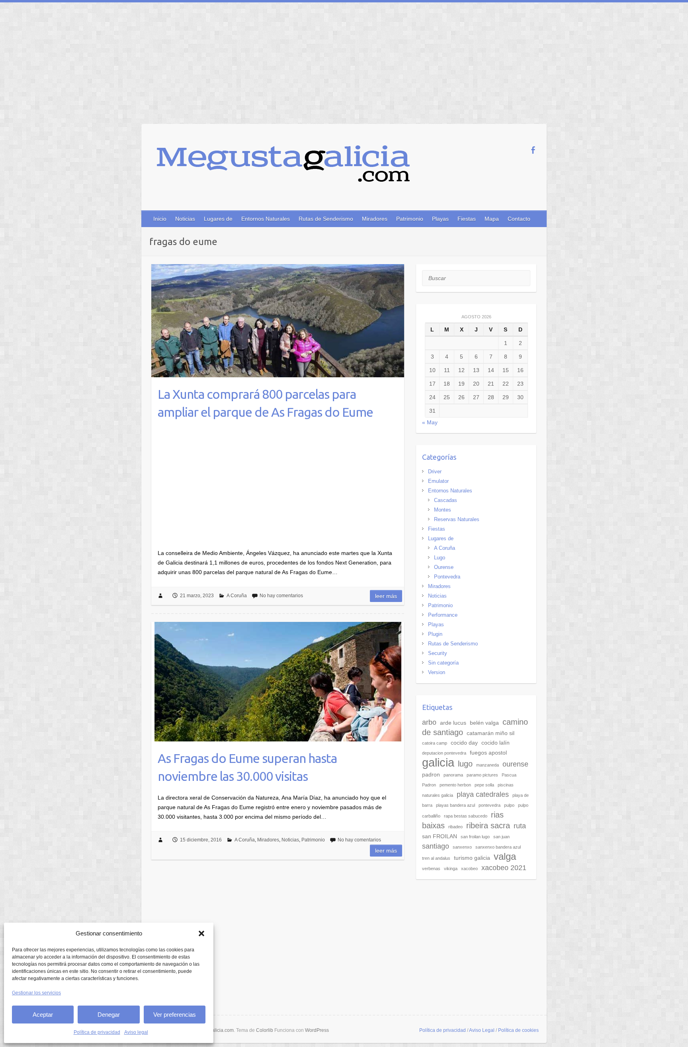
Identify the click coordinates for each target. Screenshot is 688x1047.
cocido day (464, 742)
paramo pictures (482, 775)
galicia (438, 762)
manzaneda (487, 765)
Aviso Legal (481, 1030)
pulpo (509, 805)
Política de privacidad (97, 1032)
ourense (515, 764)
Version (436, 672)
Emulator (438, 481)
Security (437, 653)
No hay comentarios (281, 595)
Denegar (109, 1014)
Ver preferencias (174, 1014)
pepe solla (484, 784)
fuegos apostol (488, 752)
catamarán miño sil (490, 733)
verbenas (431, 868)
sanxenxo (462, 847)
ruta (520, 826)
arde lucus (453, 723)
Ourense (443, 567)
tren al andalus (436, 858)
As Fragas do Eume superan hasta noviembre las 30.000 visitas (247, 767)
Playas (440, 219)
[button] (201, 933)
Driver (435, 471)
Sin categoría (443, 663)
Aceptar (43, 1014)
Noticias (185, 219)
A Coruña (237, 595)
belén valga (484, 723)
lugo (465, 763)
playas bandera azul (455, 805)
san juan (501, 836)
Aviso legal (136, 1032)
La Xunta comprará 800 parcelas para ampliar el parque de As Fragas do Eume (265, 403)
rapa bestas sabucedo (465, 816)
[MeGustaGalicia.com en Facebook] (533, 150)
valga (505, 856)
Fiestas (466, 219)
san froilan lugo (475, 836)
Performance (442, 615)
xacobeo (469, 868)
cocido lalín (495, 742)
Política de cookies (518, 1030)
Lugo (439, 558)
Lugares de (218, 219)
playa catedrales (483, 794)
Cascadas (445, 500)
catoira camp (434, 743)
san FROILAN (439, 836)
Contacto (519, 219)
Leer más (386, 596)
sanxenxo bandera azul (498, 847)
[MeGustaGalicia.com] (283, 169)
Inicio (159, 219)
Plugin (435, 634)
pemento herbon (455, 784)
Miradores (374, 219)
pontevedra (489, 805)
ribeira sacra (488, 825)
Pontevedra (447, 577)
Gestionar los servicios (36, 993)
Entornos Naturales (265, 219)
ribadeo (455, 826)
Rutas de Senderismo (326, 219)
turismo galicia (472, 858)
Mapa (492, 219)
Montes (442, 510)
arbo (429, 722)
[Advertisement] (344, 62)
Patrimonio (409, 219)
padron (431, 774)
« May (430, 422)
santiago (435, 846)
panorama (453, 775)
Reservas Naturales (456, 519)
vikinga (450, 868)
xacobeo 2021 (503, 868)
